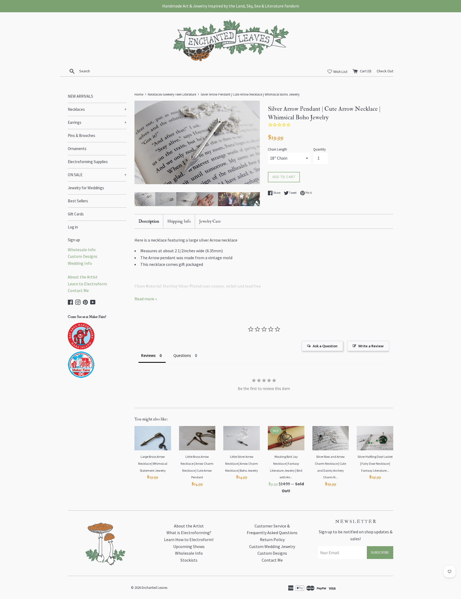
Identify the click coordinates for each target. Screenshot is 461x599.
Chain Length (277, 149)
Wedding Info (80, 263)
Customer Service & (272, 526)
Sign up (74, 239)
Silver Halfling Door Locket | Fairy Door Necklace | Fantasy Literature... (375, 463)
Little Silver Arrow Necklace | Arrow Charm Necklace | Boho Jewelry (241, 463)
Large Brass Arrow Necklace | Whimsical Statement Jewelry (152, 463)
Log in (73, 227)
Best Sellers (78, 200)
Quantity (319, 149)
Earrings (97, 122)
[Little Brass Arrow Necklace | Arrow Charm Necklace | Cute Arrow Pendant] (197, 438)
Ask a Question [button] (325, 346)
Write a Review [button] (371, 346)
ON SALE (97, 174)
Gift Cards (76, 213)
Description (148, 221)
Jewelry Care (210, 221)
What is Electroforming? (188, 532)
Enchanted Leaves (154, 587)
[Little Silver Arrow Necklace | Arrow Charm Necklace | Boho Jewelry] (241, 438)
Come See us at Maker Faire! (87, 317)
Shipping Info (179, 221)
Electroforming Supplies (88, 161)
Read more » (145, 298)
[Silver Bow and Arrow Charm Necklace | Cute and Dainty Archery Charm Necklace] (330, 438)
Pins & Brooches (81, 135)
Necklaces (97, 109)
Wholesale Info (82, 249)
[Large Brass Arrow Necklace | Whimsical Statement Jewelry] (152, 438)
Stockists (188, 560)
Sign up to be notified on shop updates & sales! (355, 535)
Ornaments (77, 148)
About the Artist (83, 276)
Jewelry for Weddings (86, 187)
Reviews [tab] (148, 355)
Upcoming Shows (189, 546)
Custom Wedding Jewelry (272, 546)
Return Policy (272, 539)
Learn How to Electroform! (188, 539)
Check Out (385, 71)
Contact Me (78, 290)
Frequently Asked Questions (272, 532)
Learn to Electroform (87, 283)
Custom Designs (82, 256)
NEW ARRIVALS (80, 96)
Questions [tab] (182, 355)
